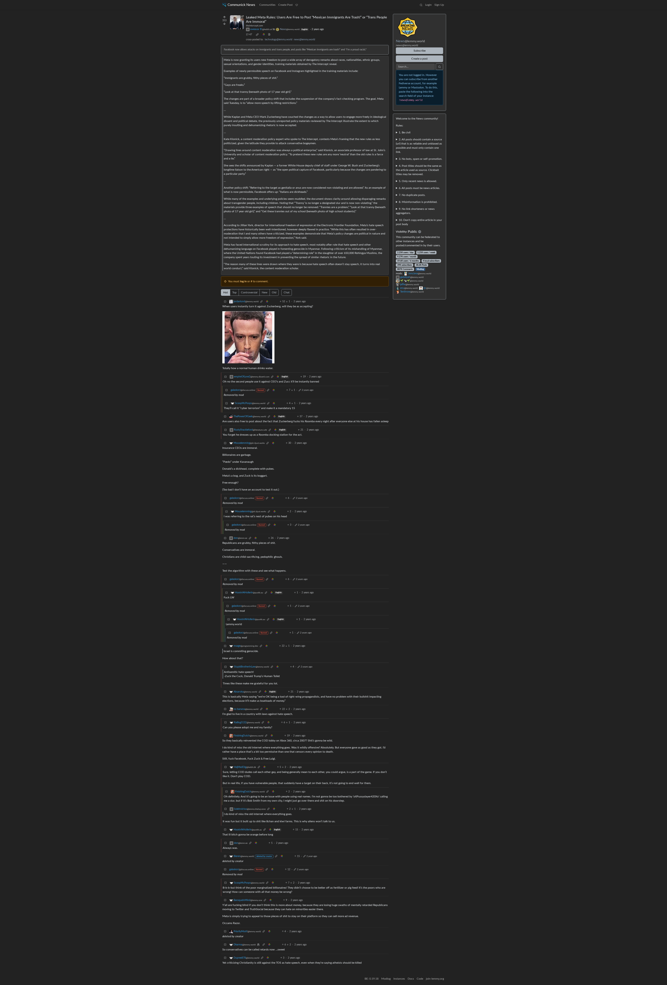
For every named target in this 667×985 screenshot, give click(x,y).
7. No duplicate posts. (412, 195)
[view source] (269, 35)
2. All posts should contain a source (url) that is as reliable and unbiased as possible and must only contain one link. (419, 145)
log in (243, 281)
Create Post (285, 4)
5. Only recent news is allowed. (418, 181)
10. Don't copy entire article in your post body (419, 222)
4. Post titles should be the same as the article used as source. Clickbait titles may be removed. (419, 170)
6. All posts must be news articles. (419, 188)
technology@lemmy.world (278, 39)
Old (274, 292)
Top (234, 292)
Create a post (419, 58)
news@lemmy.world (304, 39)
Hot (225, 292)
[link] (257, 34)
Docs (411, 978)
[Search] (421, 4)
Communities (267, 4)
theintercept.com (254, 25)
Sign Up (439, 4)
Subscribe (420, 50)
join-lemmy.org (435, 978)
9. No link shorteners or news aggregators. (415, 211)
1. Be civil (404, 132)
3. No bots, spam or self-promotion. (420, 159)
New (264, 292)
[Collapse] (225, 301)
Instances (399, 978)
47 (250, 34)
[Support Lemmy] (296, 4)
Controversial (249, 292)
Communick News (241, 5)
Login (428, 4)
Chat (287, 292)
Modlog (420, 269)
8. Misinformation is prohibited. (418, 202)
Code (420, 978)
